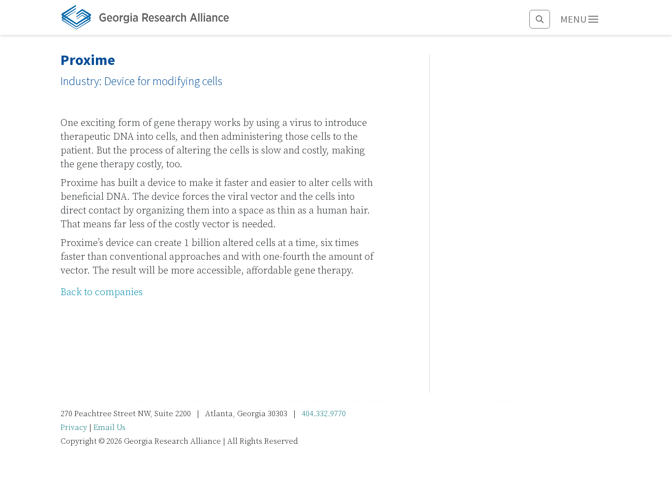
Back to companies (102, 292)
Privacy (74, 427)
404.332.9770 (324, 414)
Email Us (109, 427)
